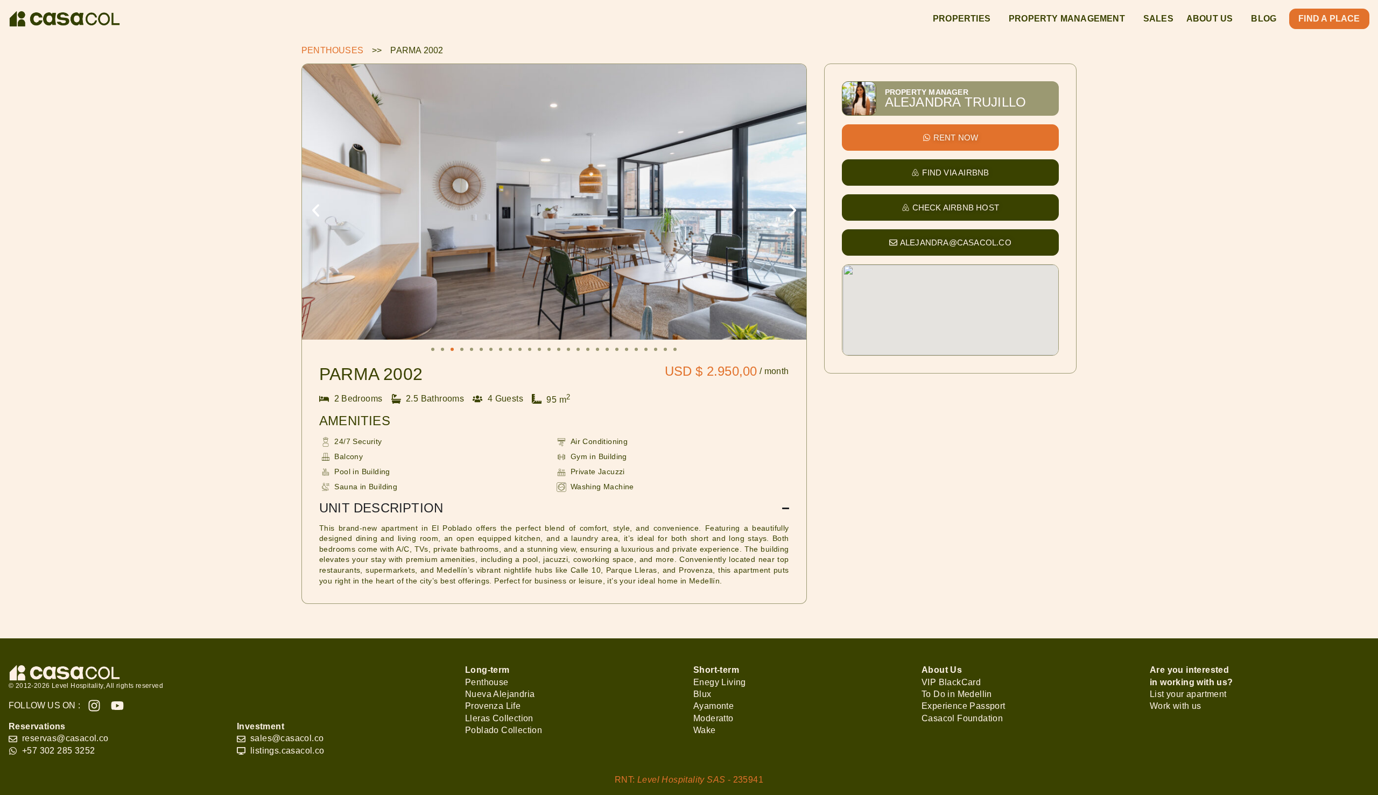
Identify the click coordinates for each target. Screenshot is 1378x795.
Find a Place (1329, 18)
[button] (315, 210)
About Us (1209, 18)
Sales (1158, 18)
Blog (1263, 18)
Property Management (1067, 18)
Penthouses (332, 50)
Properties (961, 18)
